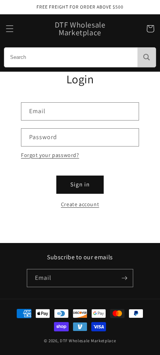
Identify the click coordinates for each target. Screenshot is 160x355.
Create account (80, 204)
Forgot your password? (50, 155)
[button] (9, 28)
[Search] (146, 57)
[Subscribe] (124, 278)
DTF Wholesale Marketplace (88, 340)
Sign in (80, 184)
